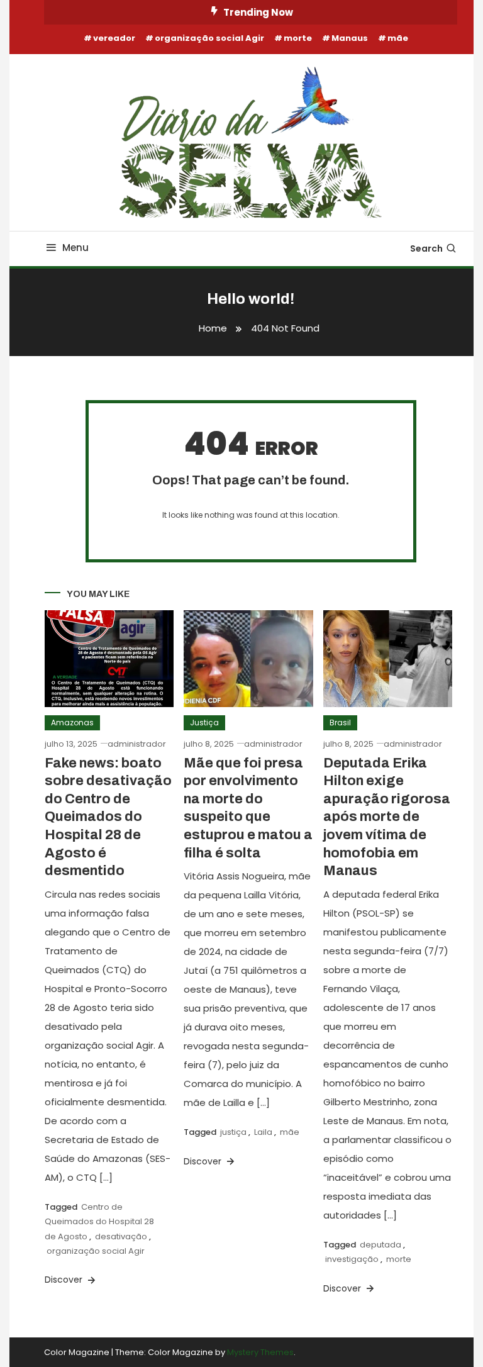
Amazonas (72, 722)
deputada (380, 1245)
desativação (121, 1236)
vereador (114, 38)
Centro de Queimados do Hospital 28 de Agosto (99, 1221)
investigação (352, 1259)
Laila (263, 1132)
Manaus (349, 38)
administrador (137, 744)
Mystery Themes (260, 1352)
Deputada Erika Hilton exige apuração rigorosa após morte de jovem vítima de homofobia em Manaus (386, 817)
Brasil (340, 722)
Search (426, 248)
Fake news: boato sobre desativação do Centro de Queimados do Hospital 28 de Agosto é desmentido (108, 817)
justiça (233, 1132)
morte (298, 38)
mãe (397, 38)
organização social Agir (209, 38)
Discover (65, 1279)
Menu (75, 247)
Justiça (204, 722)
